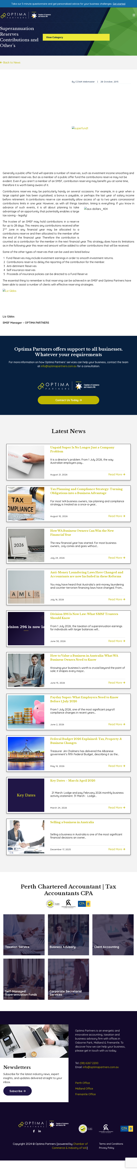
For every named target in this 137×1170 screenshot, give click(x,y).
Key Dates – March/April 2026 (72, 780)
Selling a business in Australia (72, 822)
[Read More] (26, 462)
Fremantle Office (85, 1094)
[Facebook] (33, 1131)
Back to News (11, 62)
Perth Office (82, 1083)
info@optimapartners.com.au (59, 366)
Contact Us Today (67, 400)
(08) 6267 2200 (89, 1063)
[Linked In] (39, 1131)
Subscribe (16, 1091)
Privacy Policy (106, 1147)
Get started (119, 3)
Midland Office (84, 1088)
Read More (115, 474)
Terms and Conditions (111, 1143)
